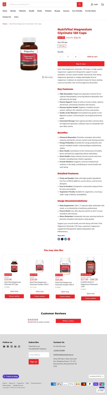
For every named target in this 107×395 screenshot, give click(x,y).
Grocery (66, 11)
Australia (95, 376)
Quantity (60, 52)
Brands (13, 11)
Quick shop (14, 291)
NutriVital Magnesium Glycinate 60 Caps (12, 283)
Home (5, 11)
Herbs (39, 11)
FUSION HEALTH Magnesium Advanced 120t (89, 284)
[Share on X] (62, 239)
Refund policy (7, 385)
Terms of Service (36, 383)
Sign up (33, 361)
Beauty (57, 11)
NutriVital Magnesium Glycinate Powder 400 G (64, 283)
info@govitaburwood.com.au (63, 355)
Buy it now (81, 64)
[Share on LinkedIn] (65, 239)
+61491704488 (59, 350)
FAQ (27, 383)
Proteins (48, 11)
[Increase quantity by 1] (75, 57)
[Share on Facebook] (59, 239)
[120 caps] (62, 48)
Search (5, 383)
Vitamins (22, 11)
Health (31, 11)
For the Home (90, 11)
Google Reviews (18, 385)
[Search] (79, 4)
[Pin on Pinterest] (69, 239)
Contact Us (7, 17)
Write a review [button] (68, 321)
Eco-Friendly (77, 11)
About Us (12, 383)
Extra (16, 17)
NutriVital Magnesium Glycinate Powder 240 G (39, 283)
